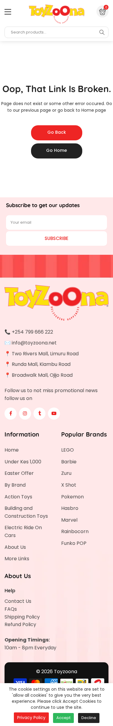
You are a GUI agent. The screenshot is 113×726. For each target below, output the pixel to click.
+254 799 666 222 (32, 331)
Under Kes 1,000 (23, 461)
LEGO (67, 449)
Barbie (69, 461)
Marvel (69, 520)
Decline (88, 718)
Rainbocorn (75, 531)
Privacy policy (31, 718)
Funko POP (73, 543)
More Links (17, 558)
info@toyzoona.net (34, 342)
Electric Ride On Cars (23, 531)
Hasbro (69, 508)
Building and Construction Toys (26, 512)
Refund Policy (20, 624)
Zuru (66, 473)
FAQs (11, 609)
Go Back (56, 132)
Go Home (56, 150)
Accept (63, 718)
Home (12, 449)
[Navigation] (8, 11)
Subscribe (56, 238)
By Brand (15, 484)
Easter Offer (19, 473)
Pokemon (72, 496)
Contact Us (18, 601)
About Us (15, 547)
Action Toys (18, 496)
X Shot (68, 484)
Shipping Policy (22, 616)
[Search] (101, 32)
